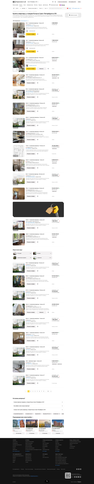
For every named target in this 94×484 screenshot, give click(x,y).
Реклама (22, 469)
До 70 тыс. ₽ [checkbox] (31, 211)
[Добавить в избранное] (37, 34)
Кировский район (28, 444)
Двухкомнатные (28, 455)
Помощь (58, 469)
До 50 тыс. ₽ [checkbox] (24, 211)
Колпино (56, 446)
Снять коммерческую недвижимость (62, 463)
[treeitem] (16, 5)
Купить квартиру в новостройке (61, 457)
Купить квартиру (58, 455)
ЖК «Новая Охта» (29, 363)
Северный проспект (35, 307)
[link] (79, 2)
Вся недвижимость (16, 469)
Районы (71, 444)
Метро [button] (70, 8)
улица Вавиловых (35, 236)
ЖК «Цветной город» (29, 25)
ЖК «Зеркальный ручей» (30, 222)
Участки (14, 458)
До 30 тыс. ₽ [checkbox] (17, 211)
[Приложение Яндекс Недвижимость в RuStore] (80, 476)
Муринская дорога (35, 90)
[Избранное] (53, 2)
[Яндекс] (79, 481)
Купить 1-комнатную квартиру (60, 462)
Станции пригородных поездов (75, 441)
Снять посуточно (46, 457)
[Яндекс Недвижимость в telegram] (80, 469)
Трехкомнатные (28, 457)
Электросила (15, 441)
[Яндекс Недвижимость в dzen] (78, 469)
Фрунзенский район (29, 443)
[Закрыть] (80, 8)
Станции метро (72, 446)
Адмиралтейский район (29, 441)
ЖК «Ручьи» (28, 120)
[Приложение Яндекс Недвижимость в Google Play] (76, 476)
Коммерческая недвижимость (18, 455)
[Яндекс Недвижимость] (19, 2)
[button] (55, 2)
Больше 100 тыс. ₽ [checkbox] (19, 214)
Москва (44, 441)
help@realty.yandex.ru (34, 476)
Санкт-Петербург (29, 60)
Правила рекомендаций (51, 469)
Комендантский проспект (17, 444)
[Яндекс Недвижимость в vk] (77, 469)
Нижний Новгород (46, 449)
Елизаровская (15, 443)
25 (48, 391)
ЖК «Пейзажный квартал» (30, 176)
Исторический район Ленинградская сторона (33, 449)
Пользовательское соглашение (40, 469)
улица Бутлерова (35, 278)
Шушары (56, 441)
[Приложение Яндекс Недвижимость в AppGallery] (78, 476)
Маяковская (15, 449)
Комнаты (14, 457)
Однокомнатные (28, 458)
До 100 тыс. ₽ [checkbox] (39, 211)
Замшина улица (35, 162)
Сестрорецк (57, 449)
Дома (14, 462)
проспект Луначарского (36, 134)
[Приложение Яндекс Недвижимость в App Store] (74, 476)
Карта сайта (63, 469)
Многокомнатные (28, 460)
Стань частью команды (29, 469)
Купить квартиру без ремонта (60, 458)
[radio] (31, 391)
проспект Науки (35, 60)
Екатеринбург (45, 446)
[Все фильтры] (14, 8)
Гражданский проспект (36, 77)
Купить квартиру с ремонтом (60, 460)
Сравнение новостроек (74, 443)
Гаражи (14, 460)
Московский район (28, 446)
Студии (26, 462)
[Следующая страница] (50, 391)
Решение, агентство (32, 65)
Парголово (57, 443)
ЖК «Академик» (28, 148)
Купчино (14, 446)
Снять (44, 455)
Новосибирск (45, 444)
